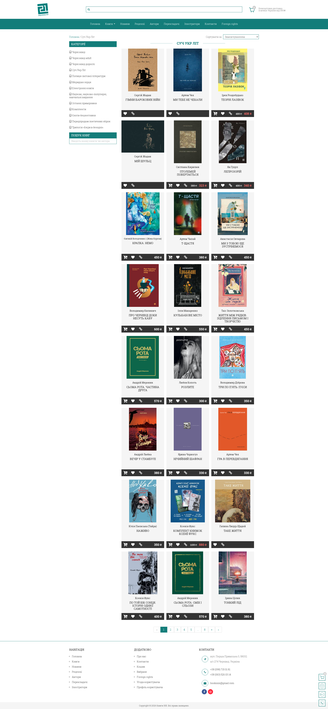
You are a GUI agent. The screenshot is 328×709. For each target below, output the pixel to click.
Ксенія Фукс (187, 526)
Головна (95, 23)
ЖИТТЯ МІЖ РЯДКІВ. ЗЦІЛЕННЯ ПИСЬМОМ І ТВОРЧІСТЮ (232, 318)
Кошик (141, 666)
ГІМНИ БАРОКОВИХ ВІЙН (143, 99)
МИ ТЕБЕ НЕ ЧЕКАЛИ (187, 99)
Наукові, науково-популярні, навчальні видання (88, 96)
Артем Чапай (188, 238)
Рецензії (140, 23)
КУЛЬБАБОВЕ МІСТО (188, 315)
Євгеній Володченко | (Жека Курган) (143, 238)
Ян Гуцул (232, 167)
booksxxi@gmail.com (222, 683)
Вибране (142, 671)
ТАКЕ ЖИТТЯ (233, 530)
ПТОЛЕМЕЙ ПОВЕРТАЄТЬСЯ (188, 173)
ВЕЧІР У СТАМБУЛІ (143, 459)
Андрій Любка (143, 454)
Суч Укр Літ (79, 70)
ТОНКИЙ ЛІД (232, 602)
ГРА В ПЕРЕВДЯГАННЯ (232, 459)
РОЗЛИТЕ (187, 387)
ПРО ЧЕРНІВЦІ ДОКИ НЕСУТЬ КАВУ (143, 316)
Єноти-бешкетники (84, 115)
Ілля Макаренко (188, 310)
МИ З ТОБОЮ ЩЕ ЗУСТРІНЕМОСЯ (232, 245)
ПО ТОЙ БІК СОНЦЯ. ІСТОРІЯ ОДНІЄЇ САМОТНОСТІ (142, 605)
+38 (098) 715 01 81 (220, 669)
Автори (154, 23)
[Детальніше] (133, 113)
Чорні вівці (78, 52)
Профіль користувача (150, 687)
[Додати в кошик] (215, 113)
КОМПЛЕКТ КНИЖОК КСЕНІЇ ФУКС (187, 532)
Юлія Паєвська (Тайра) (143, 526)
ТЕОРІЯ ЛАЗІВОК (232, 99)
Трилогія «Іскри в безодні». (88, 127)
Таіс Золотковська (232, 310)
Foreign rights (230, 23)
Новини (125, 23)
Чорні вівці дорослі (83, 64)
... (198, 629)
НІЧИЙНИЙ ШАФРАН (188, 459)
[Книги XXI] (43, 9)
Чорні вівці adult (81, 58)
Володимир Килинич (143, 310)
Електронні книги (83, 88)
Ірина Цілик (232, 598)
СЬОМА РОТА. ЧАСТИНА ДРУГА (142, 388)
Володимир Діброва (232, 382)
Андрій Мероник (142, 382)
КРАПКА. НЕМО (142, 243)
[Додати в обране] (125, 113)
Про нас (141, 656)
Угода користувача (148, 682)
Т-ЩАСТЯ (187, 243)
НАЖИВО (142, 530)
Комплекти (79, 109)
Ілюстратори (192, 23)
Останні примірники (84, 103)
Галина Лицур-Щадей (233, 526)
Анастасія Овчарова (232, 238)
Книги (109, 23)
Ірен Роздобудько (232, 95)
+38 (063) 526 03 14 (220, 674)
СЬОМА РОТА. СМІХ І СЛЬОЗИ (188, 604)
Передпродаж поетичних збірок (91, 121)
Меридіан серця (81, 82)
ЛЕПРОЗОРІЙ (232, 171)
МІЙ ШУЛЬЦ (142, 161)
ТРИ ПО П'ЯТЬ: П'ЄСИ (232, 387)
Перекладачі (171, 23)
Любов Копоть (187, 382)
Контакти (211, 23)
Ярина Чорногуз (187, 454)
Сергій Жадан (142, 95)
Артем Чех (187, 95)
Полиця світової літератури (88, 76)
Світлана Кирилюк (187, 167)
